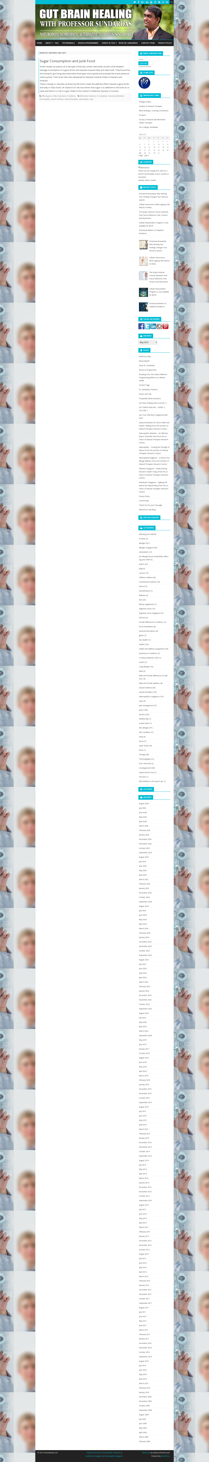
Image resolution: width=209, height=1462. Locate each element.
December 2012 (145, 1240)
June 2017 (143, 1044)
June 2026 (143, 812)
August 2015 (144, 1107)
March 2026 (143, 826)
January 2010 (144, 1392)
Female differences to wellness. (151, 622)
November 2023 (145, 946)
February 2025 (144, 884)
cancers (142, 573)
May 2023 (143, 973)
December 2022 (145, 995)
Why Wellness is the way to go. (151, 781)
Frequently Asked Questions (150, 398)
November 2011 (145, 1294)
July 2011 (142, 1312)
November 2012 (145, 1245)
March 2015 (143, 1129)
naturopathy (83, 99)
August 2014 (144, 1160)
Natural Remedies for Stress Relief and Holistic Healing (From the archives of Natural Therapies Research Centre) (154, 425)
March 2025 (143, 879)
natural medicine (57, 99)
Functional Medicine (116, 96)
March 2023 (143, 982)
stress (141, 741)
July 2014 (142, 1165)
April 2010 (143, 1379)
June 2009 (143, 1423)
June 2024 (143, 915)
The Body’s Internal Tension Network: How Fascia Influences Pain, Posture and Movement (153, 215)
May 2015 (143, 1120)
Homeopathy (44, 99)
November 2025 (145, 844)
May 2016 (143, 1067)
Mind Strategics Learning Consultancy (153, 110)
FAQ (56, 43)
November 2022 (145, 1000)
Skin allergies (144, 728)
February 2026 (144, 830)
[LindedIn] (147, 2)
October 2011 (144, 1298)
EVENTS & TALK (108, 43)
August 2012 (144, 1254)
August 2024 (144, 906)
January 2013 (144, 1236)
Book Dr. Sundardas (128, 43)
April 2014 (143, 1174)
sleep (141, 737)
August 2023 (144, 960)
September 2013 (145, 1200)
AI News (142, 538)
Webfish (148, 66)
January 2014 (144, 1183)
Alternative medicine (88, 96)
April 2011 (143, 1325)
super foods (143, 745)
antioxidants (144, 552)
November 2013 (145, 1191)
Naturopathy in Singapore (149, 696)
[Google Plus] (142, 2)
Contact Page (148, 43)
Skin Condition (144, 732)
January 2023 (144, 991)
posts (141, 710)
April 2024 (143, 924)
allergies (142, 543)
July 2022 (142, 1018)
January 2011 (144, 1339)
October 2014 (144, 1151)
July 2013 (142, 1209)
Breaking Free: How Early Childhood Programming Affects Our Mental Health (153, 377)
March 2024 (143, 928)
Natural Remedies (94, 1452)
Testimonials (68, 43)
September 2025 (145, 852)
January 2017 (144, 1049)
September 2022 (145, 1009)
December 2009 (145, 1397)
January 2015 (144, 1138)
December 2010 (145, 1343)
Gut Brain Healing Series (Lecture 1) (153, 403)
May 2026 (143, 817)
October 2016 (144, 1053)
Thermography (145, 759)
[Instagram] (155, 2)
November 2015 (145, 1093)
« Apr (140, 155)
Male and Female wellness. (149, 683)
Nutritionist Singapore (94, 1456)
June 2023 (143, 968)
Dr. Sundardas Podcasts (148, 389)
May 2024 (143, 919)
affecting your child (49, 96)
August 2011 (144, 1307)
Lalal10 (142, 662)
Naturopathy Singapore (114, 1456)
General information (147, 631)
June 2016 (143, 1062)
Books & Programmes (88, 43)
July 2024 (142, 910)
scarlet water (144, 723)
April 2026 (143, 821)
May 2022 (143, 1022)
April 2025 (143, 875)
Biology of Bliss (145, 102)
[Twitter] (135, 2)
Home (39, 43)
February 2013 (144, 1232)
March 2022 (143, 1031)
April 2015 (143, 1125)
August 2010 (144, 1361)
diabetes (142, 595)
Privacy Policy (165, 43)
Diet (140, 600)
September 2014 (145, 1156)
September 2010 (145, 1356)
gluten (141, 635)
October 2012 (144, 1249)
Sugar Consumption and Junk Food (67, 61)
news (141, 701)
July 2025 (142, 861)
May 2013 (143, 1218)
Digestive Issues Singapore (149, 613)
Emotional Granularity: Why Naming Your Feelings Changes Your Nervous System (153, 196)
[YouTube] (151, 2)
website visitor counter (147, 180)
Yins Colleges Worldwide (148, 127)
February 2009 (144, 1441)
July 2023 (142, 964)
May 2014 (143, 1169)
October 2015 (144, 1098)
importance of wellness (66, 96)
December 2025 (145, 839)
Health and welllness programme (152, 649)
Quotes (142, 714)
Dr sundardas (102, 96)
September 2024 (145, 902)
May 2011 (143, 1321)
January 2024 (144, 937)
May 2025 (143, 870)
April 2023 (143, 977)
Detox (141, 586)
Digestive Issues (145, 608)
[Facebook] (138, 2)
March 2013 (143, 1227)
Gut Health (143, 640)
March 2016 (143, 1075)
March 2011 (143, 1330)
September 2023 (145, 955)
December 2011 (145, 1290)
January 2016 (144, 1084)
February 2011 (144, 1334)
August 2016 (144, 1058)
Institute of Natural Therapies (150, 106)
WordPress (165, 1456)
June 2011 (143, 1316)
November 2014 (145, 1147)
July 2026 (142, 808)
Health (141, 644)
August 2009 (144, 1414)
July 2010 (142, 1365)
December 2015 (145, 1089)
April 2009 (143, 1432)
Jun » (147, 155)
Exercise (142, 617)
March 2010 (143, 1383)
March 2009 (143, 1437)
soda (91, 99)
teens (141, 750)
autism (141, 564)
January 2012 (144, 1285)
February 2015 (144, 1133)
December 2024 (145, 893)
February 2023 (144, 986)
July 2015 (142, 1111)
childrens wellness (146, 577)
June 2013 (143, 1214)
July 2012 (142, 1258)
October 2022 (144, 1004)
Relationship (144, 719)
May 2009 (143, 1428)
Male (141, 671)
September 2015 (145, 1102)
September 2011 (145, 1303)
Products (142, 115)
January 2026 (144, 835)
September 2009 (145, 1410)
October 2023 (144, 951)
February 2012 (144, 1281)
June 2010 (143, 1370)
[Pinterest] (159, 2)
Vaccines (142, 777)
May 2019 (143, 1040)
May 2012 (143, 1267)
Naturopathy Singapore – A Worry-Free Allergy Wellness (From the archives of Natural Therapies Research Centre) (154, 461)
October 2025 (144, 848)
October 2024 (144, 897)
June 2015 (143, 1116)
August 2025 (144, 857)
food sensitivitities (146, 626)
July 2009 (142, 1419)
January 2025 (144, 888)
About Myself (144, 361)
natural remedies (145, 692)
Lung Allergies (144, 666)
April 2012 (143, 1272)
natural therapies (71, 99)
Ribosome (146, 1452)
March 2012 (143, 1276)
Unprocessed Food (146, 772)
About (48, 43)
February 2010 (144, 1388)
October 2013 (144, 1196)
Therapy (142, 754)
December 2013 (145, 1187)
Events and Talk (145, 394)
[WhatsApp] (163, 2)
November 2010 (145, 1348)
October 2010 (144, 1352)
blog (140, 568)
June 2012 (143, 1263)
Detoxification (144, 591)
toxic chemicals (145, 763)
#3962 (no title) (145, 356)
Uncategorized (144, 768)
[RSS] (167, 2)
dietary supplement (146, 604)
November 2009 (145, 1401)
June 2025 (143, 866)
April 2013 (143, 1223)
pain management (146, 705)
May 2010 (143, 1374)
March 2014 (143, 1178)
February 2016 (144, 1080)
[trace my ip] (154, 521)
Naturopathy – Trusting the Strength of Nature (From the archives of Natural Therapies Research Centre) (154, 450)
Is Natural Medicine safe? (149, 658)
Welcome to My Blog (147, 509)
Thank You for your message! (150, 505)
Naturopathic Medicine (111, 1452)
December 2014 (145, 1142)
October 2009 (144, 1405)
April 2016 (143, 1071)
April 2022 (143, 1026)
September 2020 (145, 1035)
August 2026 (144, 803)
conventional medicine (148, 582)
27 (140, 153)
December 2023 (145, 942)
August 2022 (144, 1013)
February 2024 (144, 933)
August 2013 (144, 1205)
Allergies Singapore (146, 547)
